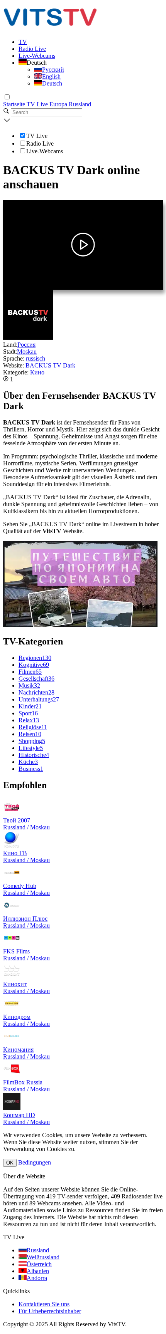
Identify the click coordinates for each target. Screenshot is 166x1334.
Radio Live (32, 48)
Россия (26, 344)
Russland (80, 104)
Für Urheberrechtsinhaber (50, 1311)
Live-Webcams (37, 55)
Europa (59, 104)
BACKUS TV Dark (50, 365)
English (51, 76)
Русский (53, 69)
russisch (35, 358)
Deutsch (52, 83)
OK (10, 1163)
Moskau (27, 351)
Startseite (15, 104)
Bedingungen (34, 1162)
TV (23, 42)
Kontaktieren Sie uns (44, 1304)
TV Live (38, 104)
